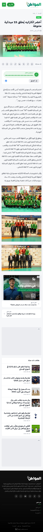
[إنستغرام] (30, 496)
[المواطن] (33, 4)
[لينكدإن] (19, 64)
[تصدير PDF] (7, 64)
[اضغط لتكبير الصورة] (21, 46)
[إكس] (23, 64)
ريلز (10, 5)
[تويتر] (39, 496)
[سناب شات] (21, 496)
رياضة (34, 13)
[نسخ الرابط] (15, 64)
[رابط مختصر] (11, 64)
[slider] (19, 75)
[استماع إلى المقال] (36, 75)
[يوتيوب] (25, 496)
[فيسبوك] (28, 64)
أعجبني (33, 81)
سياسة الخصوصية (35, 510)
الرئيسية (39, 13)
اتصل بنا (38, 513)
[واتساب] (32, 64)
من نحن (38, 507)
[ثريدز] (16, 496)
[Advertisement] (21, 341)
